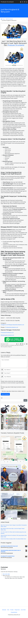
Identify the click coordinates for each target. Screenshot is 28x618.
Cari (2, 398)
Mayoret (10, 346)
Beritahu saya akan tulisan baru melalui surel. (13, 391)
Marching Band (4, 346)
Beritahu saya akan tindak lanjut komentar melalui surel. (13, 387)
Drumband (11, 345)
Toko (8, 609)
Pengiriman (17, 609)
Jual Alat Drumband (19, 345)
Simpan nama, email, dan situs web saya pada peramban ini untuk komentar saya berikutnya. (12, 382)
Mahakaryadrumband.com (7, 335)
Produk (12, 609)
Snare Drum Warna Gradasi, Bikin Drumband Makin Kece (13, 538)
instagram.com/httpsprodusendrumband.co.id (12, 324)
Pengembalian (14, 612)
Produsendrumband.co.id (11, 327)
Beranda (4, 609)
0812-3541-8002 (6, 574)
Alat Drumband (9, 19)
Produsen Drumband (16, 45)
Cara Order (23, 609)
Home (3, 19)
